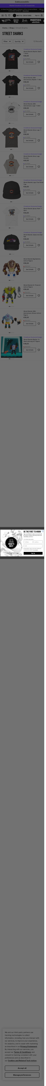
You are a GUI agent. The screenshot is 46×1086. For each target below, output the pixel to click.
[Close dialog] (43, 531)
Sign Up (33, 553)
